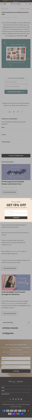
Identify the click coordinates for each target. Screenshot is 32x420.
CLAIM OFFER (16, 217)
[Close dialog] (31, 199)
